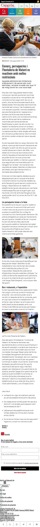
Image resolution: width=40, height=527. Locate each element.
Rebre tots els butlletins (20, 468)
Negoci (36, 13)
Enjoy (28, 13)
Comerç (4, 427)
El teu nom (4, 447)
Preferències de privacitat (8, 505)
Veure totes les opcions (20, 472)
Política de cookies (6, 497)
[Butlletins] (37, 5)
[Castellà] (32, 5)
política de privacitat (31, 463)
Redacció (5, 61)
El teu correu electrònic (9, 454)
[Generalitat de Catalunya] (20, 484)
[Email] (36, 524)
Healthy (20, 13)
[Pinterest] (30, 524)
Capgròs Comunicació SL (7, 1)
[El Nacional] (38, 1)
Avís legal (3, 493)
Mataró (4, 13)
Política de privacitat (6, 501)
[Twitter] (10, 524)
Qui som (2, 490)
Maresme (12, 13)
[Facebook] (3, 524)
